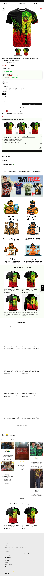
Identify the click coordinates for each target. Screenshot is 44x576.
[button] (42, 288)
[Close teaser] (41, 291)
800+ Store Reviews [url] (11, 62)
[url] (14, 77)
